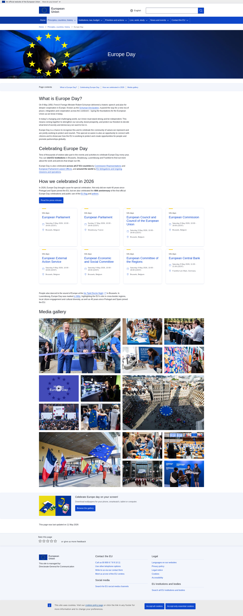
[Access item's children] (75, 20)
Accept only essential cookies (180, 606)
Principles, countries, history (60, 20)
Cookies (155, 574)
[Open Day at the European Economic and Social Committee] (142, 331)
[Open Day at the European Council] (142, 474)
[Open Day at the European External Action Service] (184, 331)
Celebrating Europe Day (89, 87)
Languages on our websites (164, 562)
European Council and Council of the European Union (143, 220)
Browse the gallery (85, 508)
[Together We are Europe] (59, 388)
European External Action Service (54, 259)
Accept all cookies (154, 606)
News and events (158, 20)
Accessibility (157, 578)
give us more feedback (75, 541)
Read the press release (51, 200)
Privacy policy (158, 566)
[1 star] (40, 541)
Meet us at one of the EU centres (109, 574)
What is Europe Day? (68, 87)
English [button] (137, 10)
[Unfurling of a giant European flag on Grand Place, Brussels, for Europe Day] (163, 402)
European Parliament (56, 217)
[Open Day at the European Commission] (79, 345)
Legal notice (157, 570)
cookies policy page (94, 605)
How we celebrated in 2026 (113, 87)
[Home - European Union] (51, 10)
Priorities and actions (114, 20)
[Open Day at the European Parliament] (100, 417)
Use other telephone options (108, 566)
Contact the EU (178, 20)
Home (43, 20)
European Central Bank (184, 258)
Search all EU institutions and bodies (168, 590)
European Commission (184, 217)
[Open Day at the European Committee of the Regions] (142, 445)
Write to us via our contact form (109, 570)
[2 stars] (42, 541)
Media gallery (132, 87)
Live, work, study (137, 20)
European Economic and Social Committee (99, 259)
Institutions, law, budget (89, 20)
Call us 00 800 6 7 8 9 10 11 (107, 562)
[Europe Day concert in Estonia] (59, 417)
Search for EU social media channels (112, 586)
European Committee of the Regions (142, 259)
